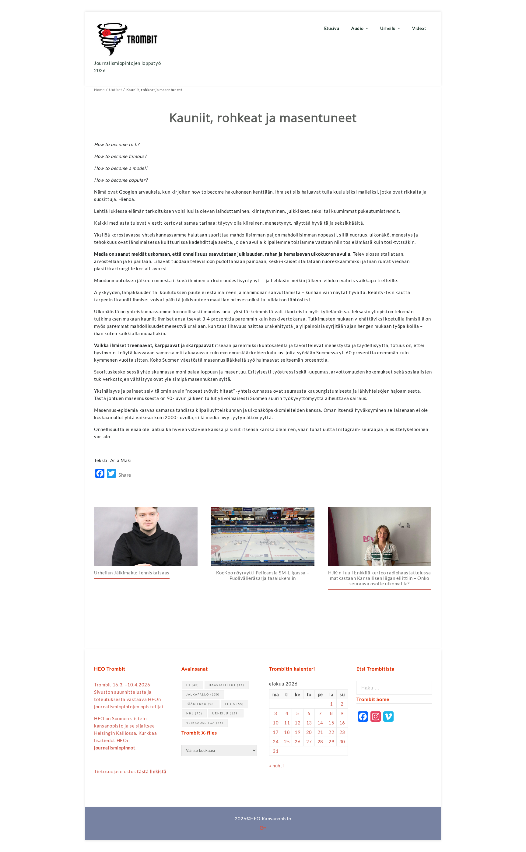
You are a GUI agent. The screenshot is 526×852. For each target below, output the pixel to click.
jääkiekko (200, 704)
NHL (194, 713)
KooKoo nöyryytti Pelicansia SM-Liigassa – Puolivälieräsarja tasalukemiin (263, 575)
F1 (192, 685)
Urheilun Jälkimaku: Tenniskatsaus (132, 572)
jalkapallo (203, 694)
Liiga (234, 704)
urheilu (225, 713)
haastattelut (226, 685)
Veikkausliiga (204, 722)
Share (124, 475)
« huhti (276, 765)
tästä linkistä (152, 771)
